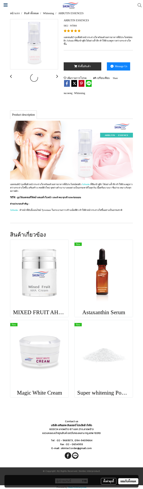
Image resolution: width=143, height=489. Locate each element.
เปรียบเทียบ (103, 78)
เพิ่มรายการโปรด (76, 78)
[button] (138, 5)
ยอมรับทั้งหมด (128, 481)
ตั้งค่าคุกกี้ (108, 481)
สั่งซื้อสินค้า (84, 66)
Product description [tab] (23, 114)
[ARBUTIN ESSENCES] (34, 44)
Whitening (79, 93)
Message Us (120, 66)
